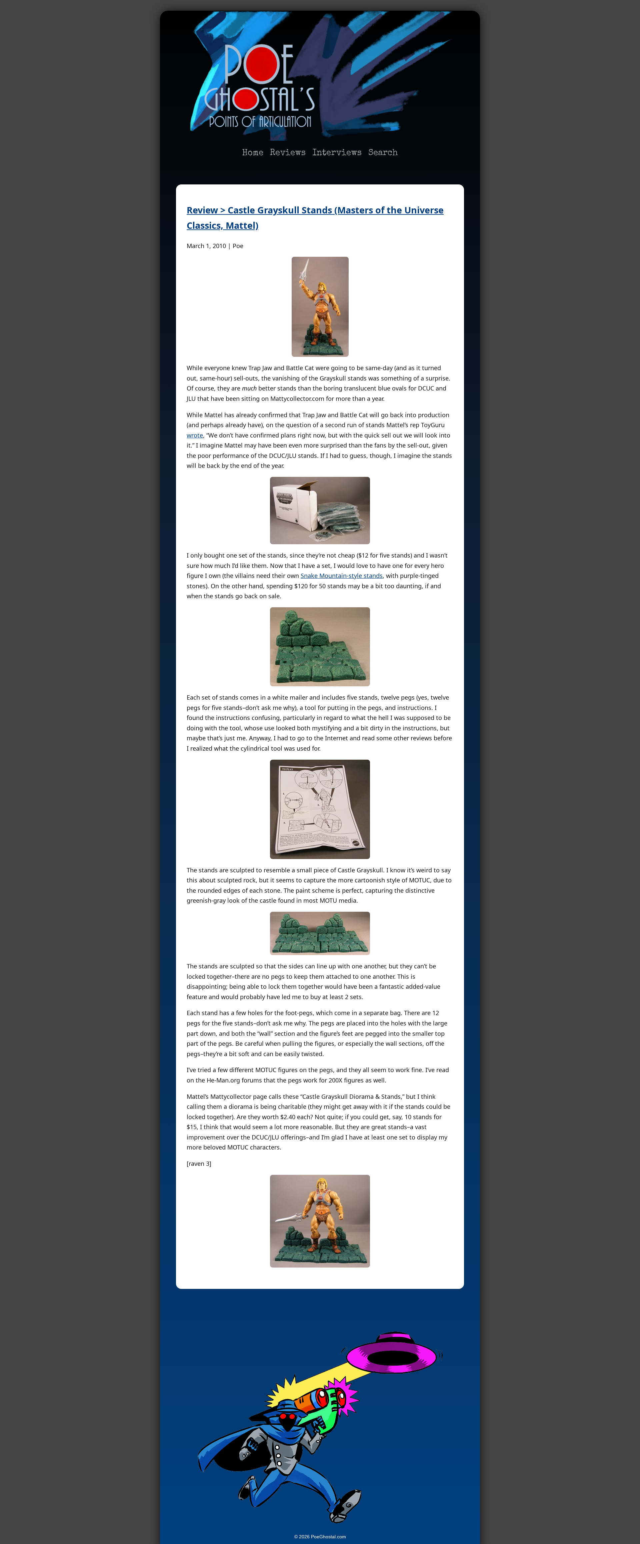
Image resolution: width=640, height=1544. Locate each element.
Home (252, 153)
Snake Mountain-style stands (342, 576)
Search (383, 153)
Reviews (288, 153)
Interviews (337, 153)
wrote (195, 435)
